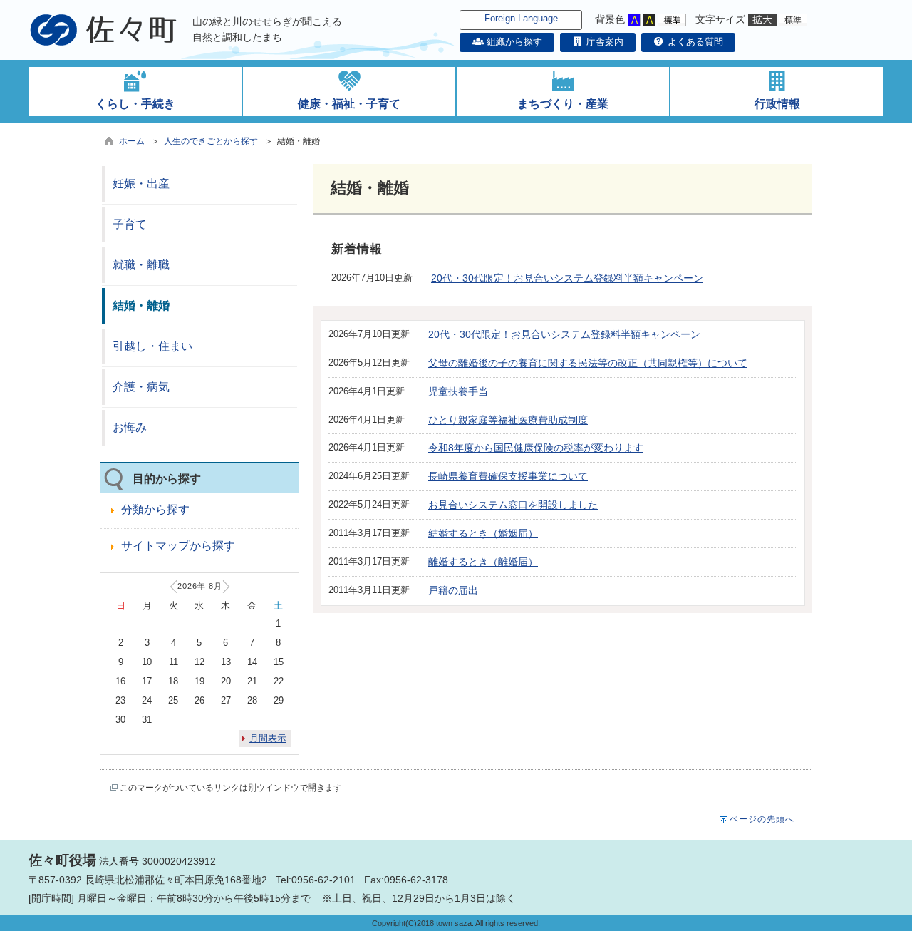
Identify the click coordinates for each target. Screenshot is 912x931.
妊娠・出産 (141, 184)
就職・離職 (141, 265)
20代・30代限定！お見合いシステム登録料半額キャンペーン (567, 278)
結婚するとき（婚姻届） (483, 533)
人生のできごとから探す (211, 141)
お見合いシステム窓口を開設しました (513, 504)
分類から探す (155, 509)
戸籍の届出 (453, 590)
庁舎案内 (603, 41)
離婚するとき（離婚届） (483, 561)
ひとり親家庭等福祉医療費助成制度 (508, 420)
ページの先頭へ (762, 819)
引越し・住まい (152, 346)
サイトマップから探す (178, 546)
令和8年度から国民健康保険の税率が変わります (535, 447)
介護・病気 (141, 387)
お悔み (130, 427)
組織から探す (513, 41)
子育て (130, 224)
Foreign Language (521, 18)
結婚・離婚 (141, 305)
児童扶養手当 (458, 391)
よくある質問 (694, 41)
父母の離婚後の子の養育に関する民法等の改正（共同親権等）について (587, 363)
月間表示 (267, 738)
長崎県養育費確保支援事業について (508, 476)
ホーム (132, 141)
